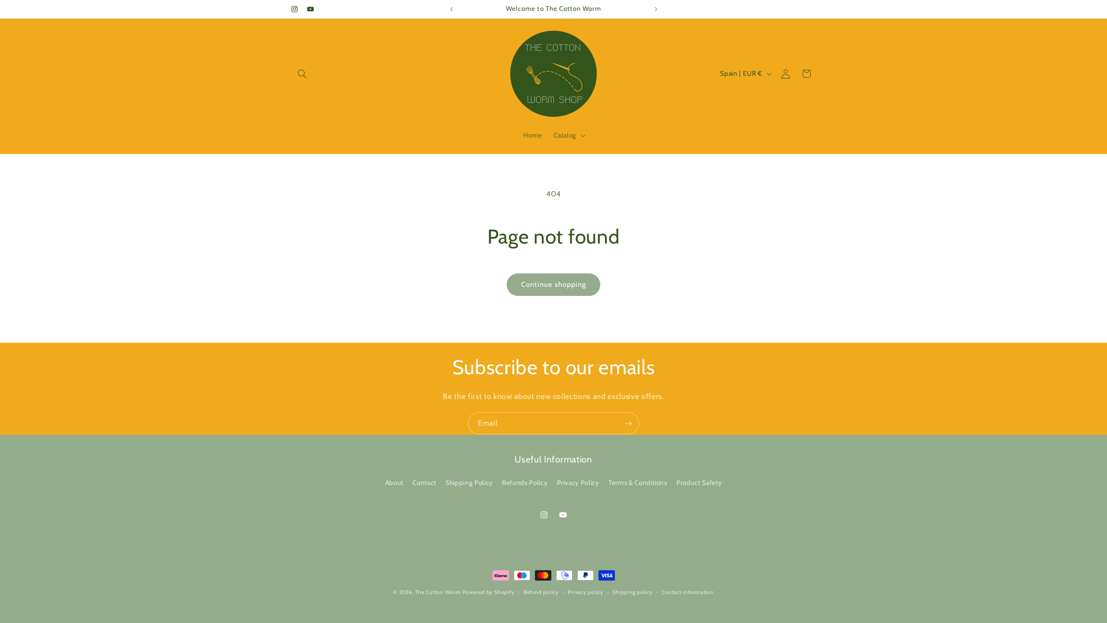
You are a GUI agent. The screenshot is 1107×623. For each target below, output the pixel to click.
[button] (302, 73)
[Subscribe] (628, 423)
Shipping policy (632, 592)
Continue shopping (553, 284)
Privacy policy (585, 592)
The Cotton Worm (438, 592)
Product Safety (699, 482)
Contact (424, 482)
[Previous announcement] (451, 9)
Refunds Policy (524, 482)
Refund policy (541, 592)
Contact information (688, 592)
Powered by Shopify (489, 592)
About (394, 482)
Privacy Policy (578, 482)
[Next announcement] (655, 9)
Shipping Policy (469, 482)
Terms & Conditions (637, 482)
